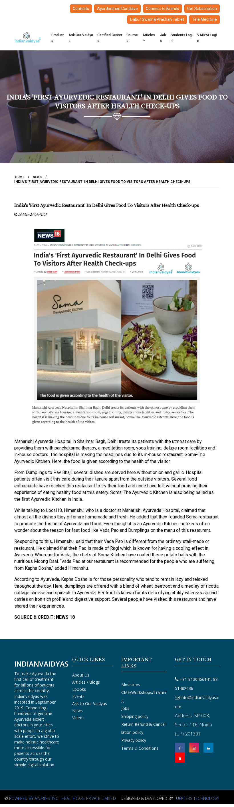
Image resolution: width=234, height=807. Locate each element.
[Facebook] (180, 748)
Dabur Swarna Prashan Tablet (157, 19)
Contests (81, 8)
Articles (148, 35)
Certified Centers (109, 38)
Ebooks (79, 689)
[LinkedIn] (208, 748)
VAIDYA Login (207, 38)
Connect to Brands (162, 8)
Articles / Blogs (86, 682)
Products (57, 38)
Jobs (163, 38)
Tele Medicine (204, 19)
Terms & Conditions (139, 748)
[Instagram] (194, 748)
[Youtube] (180, 758)
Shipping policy (134, 716)
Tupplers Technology (196, 798)
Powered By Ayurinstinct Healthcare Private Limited (62, 798)
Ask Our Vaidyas (80, 38)
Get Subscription (202, 8)
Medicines (130, 684)
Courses (132, 38)
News (37, 177)
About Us (80, 675)
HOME (19, 177)
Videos (78, 717)
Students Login (182, 38)
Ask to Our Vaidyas (89, 703)
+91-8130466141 (195, 679)
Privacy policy (133, 740)
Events (78, 696)
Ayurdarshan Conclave (117, 8)
